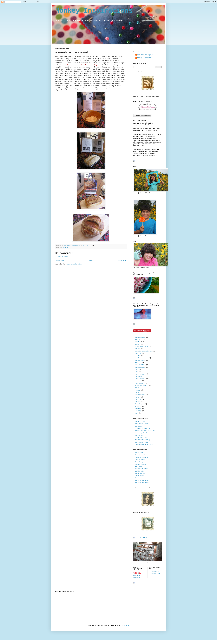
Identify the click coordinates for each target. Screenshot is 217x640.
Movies (137, 390)
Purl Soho (138, 466)
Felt (136, 369)
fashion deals (140, 367)
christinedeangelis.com (143, 351)
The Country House (142, 480)
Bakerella (138, 426)
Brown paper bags (141, 346)
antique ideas (140, 337)
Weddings (138, 411)
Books (137, 344)
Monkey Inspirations (94, 11)
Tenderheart (139, 478)
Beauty (137, 342)
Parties (138, 399)
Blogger (127, 625)
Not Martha (139, 435)
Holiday (138, 381)
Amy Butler (139, 453)
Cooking (65, 247)
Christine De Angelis (72, 245)
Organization (140, 395)
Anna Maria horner (142, 424)
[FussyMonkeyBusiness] (147, 560)
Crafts (137, 356)
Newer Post (60, 261)
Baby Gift (138, 339)
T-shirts (138, 406)
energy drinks (140, 360)
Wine (136, 413)
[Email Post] (93, 245)
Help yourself (140, 379)
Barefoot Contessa (142, 457)
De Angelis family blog (155, 572)
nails (137, 392)
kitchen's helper (141, 385)
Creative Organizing (142, 428)
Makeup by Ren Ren (142, 433)
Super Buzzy (139, 476)
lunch (137, 388)
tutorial (138, 408)
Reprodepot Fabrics (142, 469)
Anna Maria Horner (142, 455)
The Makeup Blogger (142, 442)
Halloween (138, 376)
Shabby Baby (139, 471)
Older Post (122, 261)
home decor (139, 383)
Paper (137, 397)
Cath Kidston (140, 459)
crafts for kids (141, 358)
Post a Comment (63, 257)
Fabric (137, 362)
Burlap (137, 349)
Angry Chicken (140, 421)
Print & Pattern (141, 437)
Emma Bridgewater (141, 462)
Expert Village (140, 464)
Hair (136, 372)
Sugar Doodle (140, 473)
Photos (137, 401)
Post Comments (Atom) (74, 264)
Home (91, 261)
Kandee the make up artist (145, 430)
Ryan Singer (139, 404)
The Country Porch (142, 482)
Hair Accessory (140, 374)
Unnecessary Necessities (144, 444)
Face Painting (140, 365)
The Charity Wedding (142, 440)
